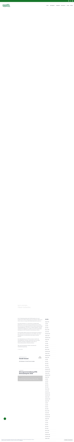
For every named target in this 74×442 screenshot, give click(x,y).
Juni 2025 (46, 343)
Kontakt (71, 5)
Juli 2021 (46, 420)
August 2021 (47, 418)
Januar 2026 (47, 331)
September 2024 (47, 355)
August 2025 (47, 339)
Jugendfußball (24, 305)
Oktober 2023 (47, 373)
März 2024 (46, 365)
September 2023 (47, 375)
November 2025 (47, 333)
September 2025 (47, 337)
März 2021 (46, 428)
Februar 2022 (47, 410)
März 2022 (46, 408)
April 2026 (46, 327)
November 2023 (47, 371)
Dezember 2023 (47, 369)
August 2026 (47, 321)
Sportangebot (52, 5)
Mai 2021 (46, 424)
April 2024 (46, 363)
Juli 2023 (46, 379)
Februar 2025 (47, 349)
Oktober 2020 (47, 438)
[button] (5, 418)
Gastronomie (63, 5)
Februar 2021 (47, 430)
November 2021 (47, 416)
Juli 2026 (46, 323)
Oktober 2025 (47, 335)
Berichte (19, 305)
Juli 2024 (46, 359)
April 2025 (46, 345)
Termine (68, 5)
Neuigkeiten (58, 5)
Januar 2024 (47, 367)
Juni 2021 (46, 422)
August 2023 (47, 377)
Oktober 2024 (47, 353)
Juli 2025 (46, 341)
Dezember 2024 (47, 351)
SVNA (47, 5)
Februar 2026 (47, 329)
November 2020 (47, 436)
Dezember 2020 (47, 434)
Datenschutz (21, 440)
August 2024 (47, 357)
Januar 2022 (47, 412)
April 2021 (46, 426)
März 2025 (46, 347)
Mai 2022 (46, 406)
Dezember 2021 (47, 414)
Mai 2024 (46, 361)
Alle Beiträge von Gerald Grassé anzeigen (27, 361)
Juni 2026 (46, 325)
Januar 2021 (47, 432)
